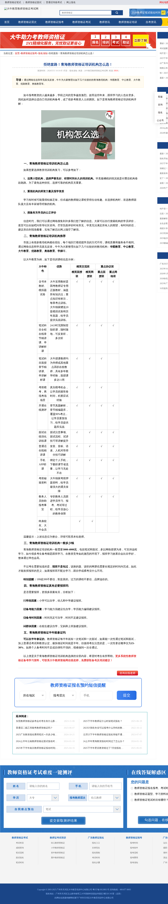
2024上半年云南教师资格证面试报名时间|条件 (37, 741)
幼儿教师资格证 (58, 843)
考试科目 (20, 843)
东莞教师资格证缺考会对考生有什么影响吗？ (37, 721)
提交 (126, 695)
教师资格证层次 (27, 22)
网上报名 (71, 2)
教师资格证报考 (54, 22)
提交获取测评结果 (63, 820)
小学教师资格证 (58, 848)
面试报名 (20, 857)
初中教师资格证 (58, 853)
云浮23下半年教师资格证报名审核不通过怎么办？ (104, 734)
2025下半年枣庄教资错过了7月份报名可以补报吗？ (104, 748)
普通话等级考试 (54, 2)
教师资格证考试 (81, 22)
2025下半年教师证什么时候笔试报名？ (102, 721)
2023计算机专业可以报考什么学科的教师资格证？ (104, 728)
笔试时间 (20, 862)
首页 (7, 22)
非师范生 (96, 848)
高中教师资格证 (58, 857)
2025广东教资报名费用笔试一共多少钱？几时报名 (37, 734)
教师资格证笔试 (13, 2)
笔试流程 (20, 853)
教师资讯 (104, 22)
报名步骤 (96, 862)
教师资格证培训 (128, 22)
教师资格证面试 (33, 2)
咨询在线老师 (127, 673)
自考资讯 (151, 22)
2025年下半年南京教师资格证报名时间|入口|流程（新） (37, 748)
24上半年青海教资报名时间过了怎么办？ (104, 741)
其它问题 (139, 790)
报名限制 (96, 853)
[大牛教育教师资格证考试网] (21, 8)
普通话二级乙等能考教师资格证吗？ (34, 728)
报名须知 (42, 53)
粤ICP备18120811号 (101, 889)
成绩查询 (20, 848)
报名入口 (96, 843)
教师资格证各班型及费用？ (150, 784)
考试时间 (96, 857)
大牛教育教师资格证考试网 (96, 71)
